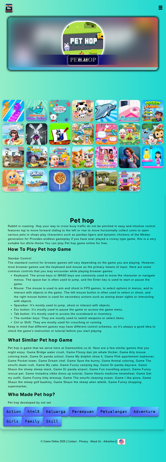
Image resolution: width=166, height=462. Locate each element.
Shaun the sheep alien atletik (106, 181)
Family (32, 421)
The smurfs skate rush (83, 134)
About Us (95, 441)
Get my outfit (153, 157)
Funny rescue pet (83, 157)
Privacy (83, 441)
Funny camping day (129, 134)
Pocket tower (153, 111)
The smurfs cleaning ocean (36, 181)
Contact (72, 441)
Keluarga (56, 411)
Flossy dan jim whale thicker (36, 111)
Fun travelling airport (60, 157)
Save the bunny (36, 134)
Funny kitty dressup (13, 181)
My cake (106, 134)
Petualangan (113, 411)
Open (160, 8)
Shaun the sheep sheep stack (13, 157)
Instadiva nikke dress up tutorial (106, 157)
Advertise (109, 441)
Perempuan (83, 411)
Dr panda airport (36, 157)
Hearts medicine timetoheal (129, 157)
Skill (52, 421)
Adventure (144, 411)
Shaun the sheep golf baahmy (83, 181)
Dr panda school (83, 111)
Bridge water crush (13, 111)
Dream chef (13, 134)
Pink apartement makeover (129, 111)
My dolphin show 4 (106, 111)
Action (13, 411)
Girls (12, 421)
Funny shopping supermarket (129, 181)
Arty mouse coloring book (60, 111)
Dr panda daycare (153, 134)
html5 (34, 411)
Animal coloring (60, 134)
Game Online (22, 7)
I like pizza (60, 181)
